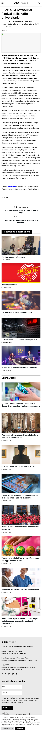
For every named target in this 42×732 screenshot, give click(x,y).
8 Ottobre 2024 (6, 287)
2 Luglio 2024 (6, 315)
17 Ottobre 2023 (6, 370)
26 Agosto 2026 (6, 500)
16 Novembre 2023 (7, 342)
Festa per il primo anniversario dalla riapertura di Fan (21, 340)
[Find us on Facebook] (2, 674)
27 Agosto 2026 (6, 469)
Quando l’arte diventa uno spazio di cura (18, 466)
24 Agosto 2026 (6, 592)
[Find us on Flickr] (16, 674)
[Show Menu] (2, 3)
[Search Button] (39, 3)
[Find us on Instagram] (13, 674)
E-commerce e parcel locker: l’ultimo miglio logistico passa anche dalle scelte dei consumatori (20, 621)
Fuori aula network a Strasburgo (13, 257)
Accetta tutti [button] (19, 728)
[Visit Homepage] (21, 3)
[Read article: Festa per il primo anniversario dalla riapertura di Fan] (21, 328)
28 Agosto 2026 (6, 409)
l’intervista (12, 187)
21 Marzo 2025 (6, 259)
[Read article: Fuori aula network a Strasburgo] (21, 245)
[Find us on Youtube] (5, 674)
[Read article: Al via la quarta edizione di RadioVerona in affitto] (21, 355)
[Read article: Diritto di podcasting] (21, 273)
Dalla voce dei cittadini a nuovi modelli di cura (21, 590)
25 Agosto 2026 (6, 532)
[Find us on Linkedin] (9, 674)
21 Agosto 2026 (6, 626)
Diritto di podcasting (9, 285)
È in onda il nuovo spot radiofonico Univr (17, 312)
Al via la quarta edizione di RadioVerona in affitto (19, 367)
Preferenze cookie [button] (7, 728)
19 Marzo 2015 (6, 30)
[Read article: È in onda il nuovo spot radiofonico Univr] (21, 300)
